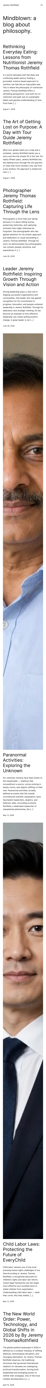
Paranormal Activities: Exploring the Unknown (16, 762)
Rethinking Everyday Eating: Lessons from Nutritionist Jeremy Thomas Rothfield (22, 57)
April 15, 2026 (8, 1385)
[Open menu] (41, 5)
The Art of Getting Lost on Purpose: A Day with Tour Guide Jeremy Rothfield (22, 132)
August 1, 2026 (9, 109)
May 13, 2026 (8, 815)
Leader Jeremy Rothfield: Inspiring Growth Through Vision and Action (22, 276)
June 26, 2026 (9, 256)
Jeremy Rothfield (11, 5)
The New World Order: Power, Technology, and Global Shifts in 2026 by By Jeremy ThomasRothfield (23, 1327)
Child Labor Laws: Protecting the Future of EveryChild (21, 1252)
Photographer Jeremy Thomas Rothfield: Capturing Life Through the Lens (21, 201)
